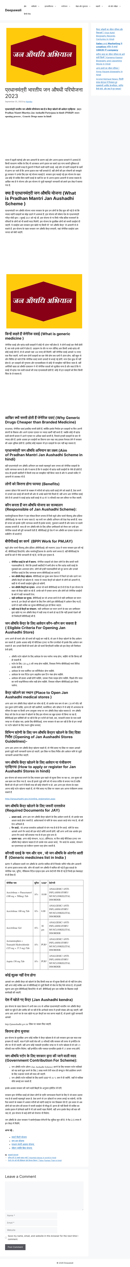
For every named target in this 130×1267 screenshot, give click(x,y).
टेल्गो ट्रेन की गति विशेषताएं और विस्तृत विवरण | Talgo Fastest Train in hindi (35, 1160)
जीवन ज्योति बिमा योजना (22, 1148)
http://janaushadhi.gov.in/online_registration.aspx (30, 799)
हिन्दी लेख (27, 14)
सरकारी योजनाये (13, 1155)
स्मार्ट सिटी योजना (19, 1137)
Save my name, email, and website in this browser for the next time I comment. (43, 1237)
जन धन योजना (18, 1140)
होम (25, 6)
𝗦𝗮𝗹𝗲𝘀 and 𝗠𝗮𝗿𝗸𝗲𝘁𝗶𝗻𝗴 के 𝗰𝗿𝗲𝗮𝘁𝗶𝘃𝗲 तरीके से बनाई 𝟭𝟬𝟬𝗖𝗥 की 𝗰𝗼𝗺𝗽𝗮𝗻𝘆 (109, 46)
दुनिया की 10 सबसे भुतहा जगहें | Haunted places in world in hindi (32, 1158)
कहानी (98, 6)
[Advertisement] (44, 139)
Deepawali (13, 10)
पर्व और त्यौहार (113, 6)
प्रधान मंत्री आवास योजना (23, 1144)
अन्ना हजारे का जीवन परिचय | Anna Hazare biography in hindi (109, 71)
